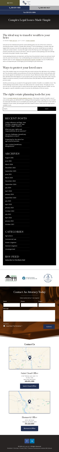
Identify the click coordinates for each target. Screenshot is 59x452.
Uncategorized (10, 249)
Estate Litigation (30, 40)
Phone (23, 301)
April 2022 (8, 218)
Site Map (16, 448)
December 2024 (10, 181)
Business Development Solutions (37, 448)
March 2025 (9, 178)
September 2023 (10, 198)
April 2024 (8, 191)
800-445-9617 (45, 7)
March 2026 (9, 164)
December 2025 (10, 168)
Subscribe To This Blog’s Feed (15, 260)
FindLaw (50, 448)
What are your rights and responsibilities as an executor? (15, 130)
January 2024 (9, 194)
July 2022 (8, 214)
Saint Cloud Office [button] (29, 386)
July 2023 (8, 201)
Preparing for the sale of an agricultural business (14, 140)
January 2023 (9, 208)
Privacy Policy (23, 448)
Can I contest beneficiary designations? (13, 145)
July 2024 (8, 188)
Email (40, 301)
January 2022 (9, 221)
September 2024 (10, 184)
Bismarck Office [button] (29, 428)
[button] (10, 3)
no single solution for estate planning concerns (20, 98)
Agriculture (9, 236)
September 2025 (10, 171)
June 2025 (8, 174)
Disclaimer (6, 323)
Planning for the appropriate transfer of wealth (28, 59)
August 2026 (9, 158)
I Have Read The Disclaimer (14, 326)
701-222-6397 (29, 423)
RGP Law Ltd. (13, 40)
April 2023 (8, 204)
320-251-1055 (15, 7)
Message (6, 308)
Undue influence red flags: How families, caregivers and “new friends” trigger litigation (15, 124)
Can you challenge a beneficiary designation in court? (15, 135)
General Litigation (11, 246)
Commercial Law (10, 239)
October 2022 (9, 211)
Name (5, 301)
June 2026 (8, 161)
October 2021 (9, 224)
